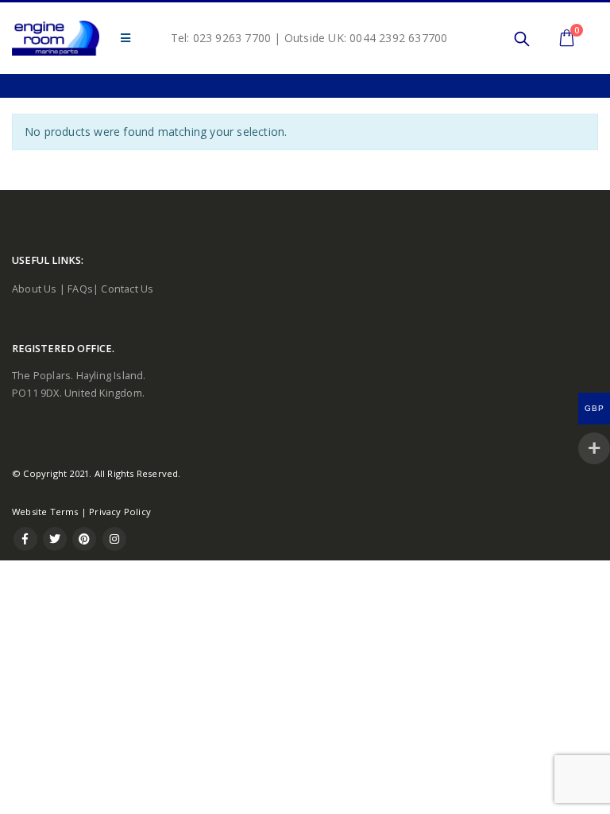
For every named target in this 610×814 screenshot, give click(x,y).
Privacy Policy (120, 511)
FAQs (80, 289)
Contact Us (127, 289)
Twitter (55, 539)
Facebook (25, 539)
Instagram (114, 539)
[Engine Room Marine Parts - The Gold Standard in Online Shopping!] (55, 38)
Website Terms (45, 511)
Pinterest (84, 539)
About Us (34, 289)
